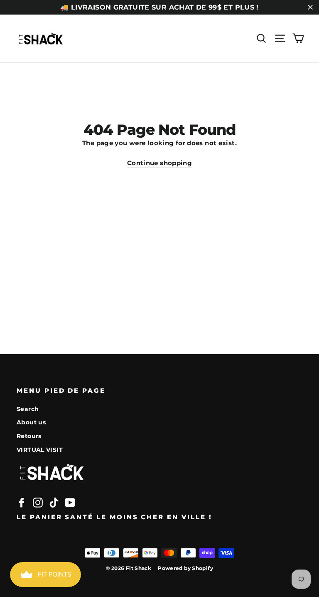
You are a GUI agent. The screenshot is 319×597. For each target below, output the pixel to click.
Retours (29, 436)
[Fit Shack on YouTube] (70, 503)
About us (31, 422)
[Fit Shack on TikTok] (54, 503)
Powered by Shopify (185, 568)
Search (28, 409)
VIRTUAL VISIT (40, 449)
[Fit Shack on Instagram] (38, 503)
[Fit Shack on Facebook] (22, 503)
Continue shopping (159, 163)
